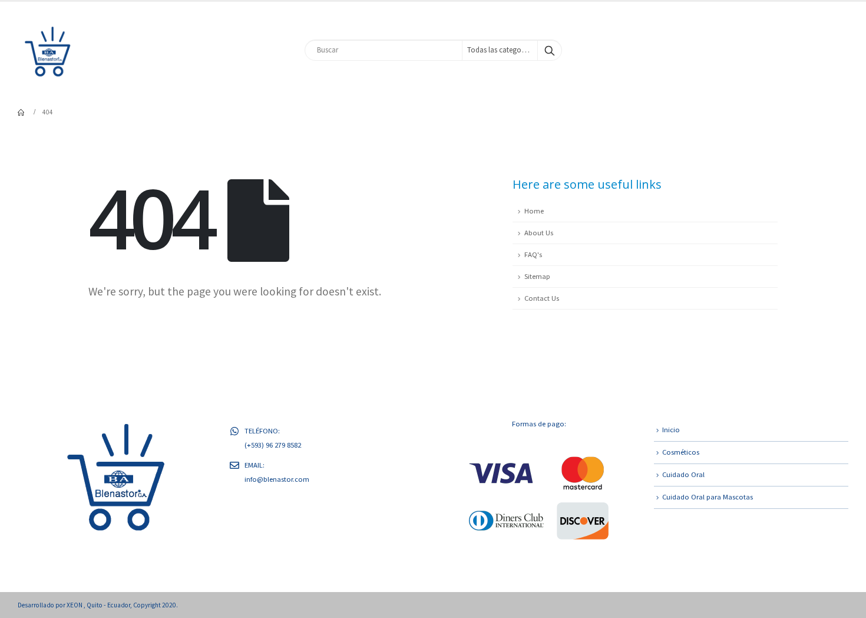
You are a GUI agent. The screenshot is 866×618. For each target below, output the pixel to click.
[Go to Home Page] (22, 112)
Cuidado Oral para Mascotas (707, 496)
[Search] (549, 50)
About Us (538, 232)
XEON (75, 605)
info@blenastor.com (276, 479)
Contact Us (541, 298)
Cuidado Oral (683, 474)
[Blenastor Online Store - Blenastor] (47, 50)
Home (534, 210)
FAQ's (533, 254)
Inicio (671, 429)
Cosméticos (680, 452)
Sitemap (537, 276)
